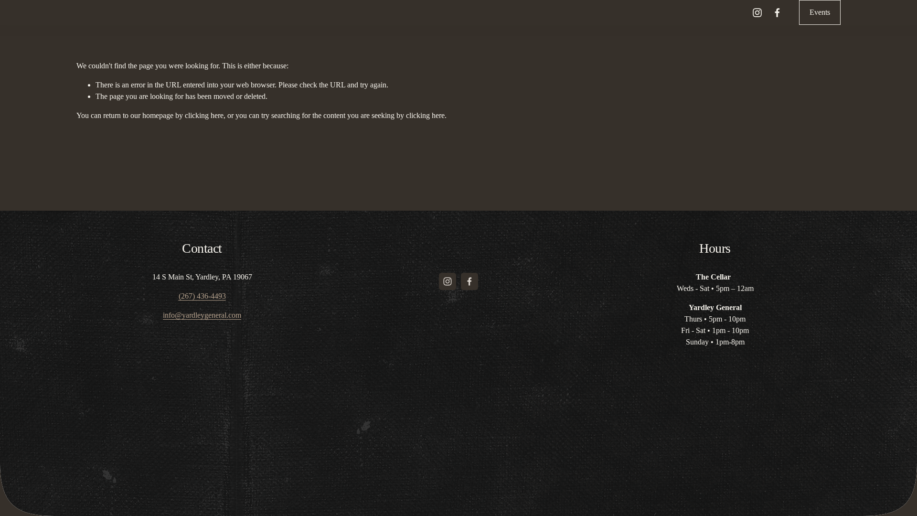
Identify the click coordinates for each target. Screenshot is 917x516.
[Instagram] (757, 12)
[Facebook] (777, 12)
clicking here (204, 115)
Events (820, 12)
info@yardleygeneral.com (202, 315)
